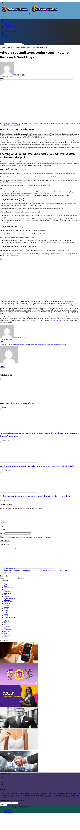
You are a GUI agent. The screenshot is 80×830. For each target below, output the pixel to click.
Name (2, 526)
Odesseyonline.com (6, 793)
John (15, 75)
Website (2, 533)
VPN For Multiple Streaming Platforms (17, 403)
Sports (6, 35)
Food (5, 612)
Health (6, 615)
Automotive (7, 23)
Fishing (6, 608)
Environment (8, 603)
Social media (8, 629)
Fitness (6, 30)
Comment (3, 523)
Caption (10, 125)
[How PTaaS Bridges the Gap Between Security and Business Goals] (19, 771)
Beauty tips (7, 593)
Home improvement (10, 32)
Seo (5, 628)
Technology (7, 635)
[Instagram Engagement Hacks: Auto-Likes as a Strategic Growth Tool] (19, 684)
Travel (6, 37)
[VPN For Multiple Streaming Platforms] (19, 399)
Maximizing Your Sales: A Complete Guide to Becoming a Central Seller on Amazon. (35, 570)
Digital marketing (9, 26)
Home (6, 19)
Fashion (6, 28)
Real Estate (7, 626)
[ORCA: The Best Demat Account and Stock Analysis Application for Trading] (19, 662)
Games (6, 614)
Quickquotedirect (58, 320)
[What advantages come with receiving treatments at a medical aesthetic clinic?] (19, 462)
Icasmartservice (13, 255)
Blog (5, 594)
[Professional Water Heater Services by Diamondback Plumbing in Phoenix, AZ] (19, 492)
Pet (5, 33)
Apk (5, 21)
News (6, 622)
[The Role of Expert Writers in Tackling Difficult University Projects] (19, 706)
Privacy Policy (8, 812)
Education (7, 600)
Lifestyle (6, 621)
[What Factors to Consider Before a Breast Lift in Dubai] (19, 750)
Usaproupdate (46, 165)
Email (2, 530)
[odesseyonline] (29, 13)
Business (6, 25)
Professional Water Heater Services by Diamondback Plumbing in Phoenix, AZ (35, 496)
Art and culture (8, 587)
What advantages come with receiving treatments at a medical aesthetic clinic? (37, 466)
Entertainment (8, 601)
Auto (5, 589)
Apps (5, 586)
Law (5, 39)
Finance (6, 607)
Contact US (75, 797)
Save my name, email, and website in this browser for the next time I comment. (26, 537)
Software (6, 631)
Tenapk (40, 205)
